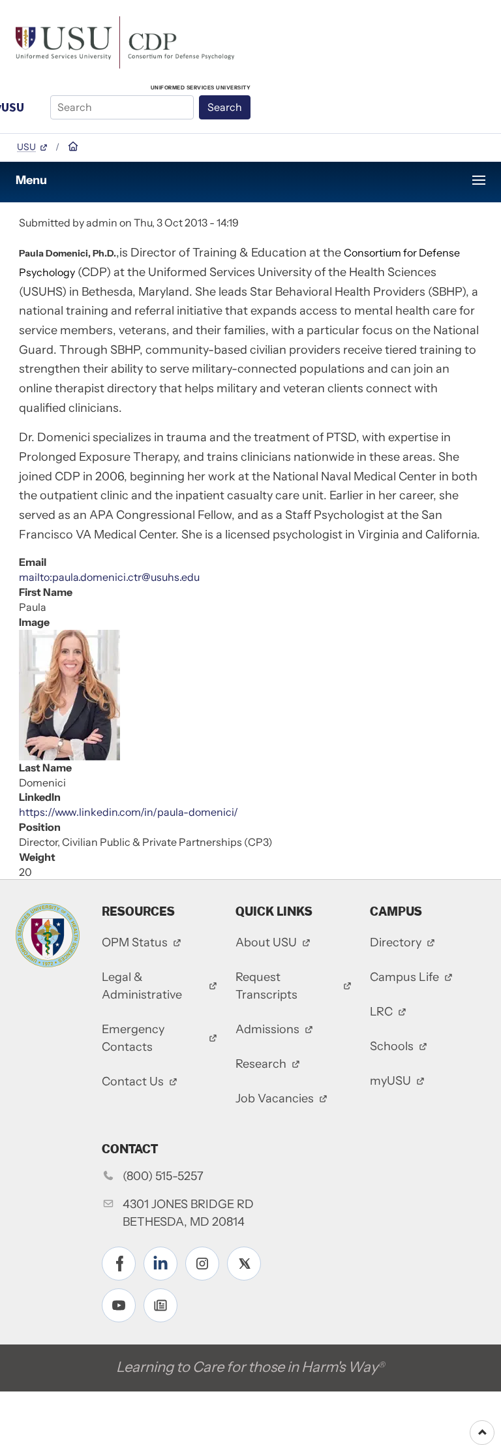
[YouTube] (119, 1305)
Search (224, 107)
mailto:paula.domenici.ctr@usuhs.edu (109, 576)
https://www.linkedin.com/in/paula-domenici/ (128, 811)
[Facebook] (119, 1264)
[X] (244, 1264)
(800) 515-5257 (163, 1176)
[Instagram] (202, 1264)
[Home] (125, 41)
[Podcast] (160, 1305)
